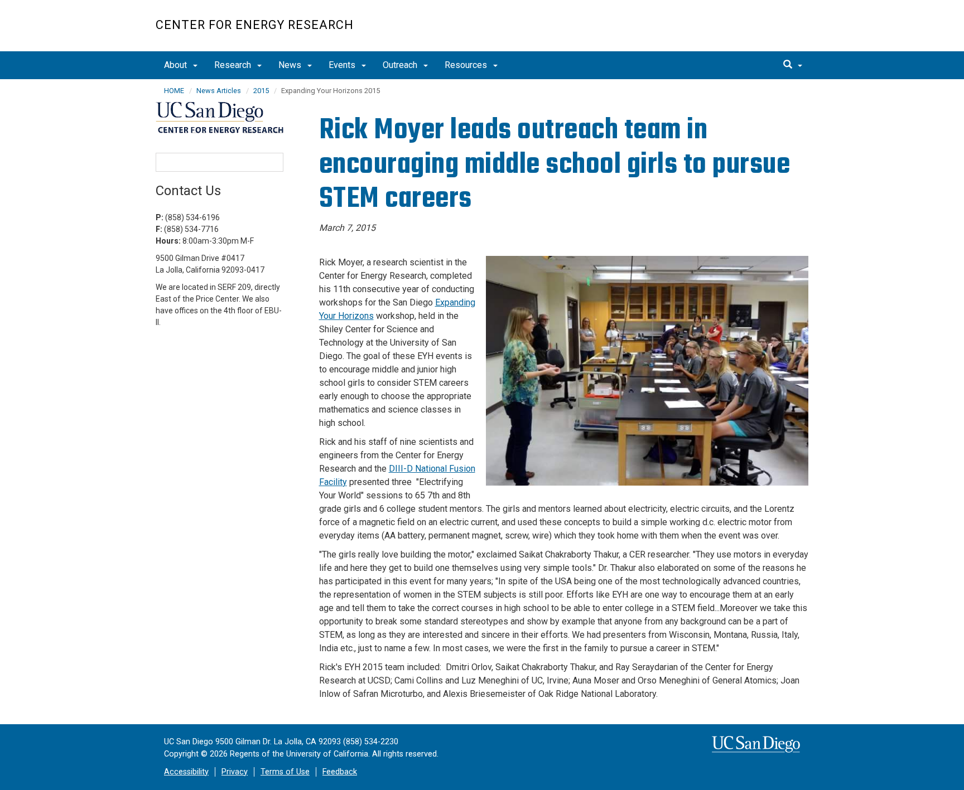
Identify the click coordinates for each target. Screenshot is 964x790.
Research (233, 65)
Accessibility (186, 772)
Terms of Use (285, 772)
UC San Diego (744, 31)
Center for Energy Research (255, 25)
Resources (467, 65)
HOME (174, 90)
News (290, 65)
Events (343, 65)
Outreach (401, 65)
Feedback (339, 772)
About (176, 65)
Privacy (234, 772)
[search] (792, 65)
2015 (261, 90)
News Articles (218, 90)
